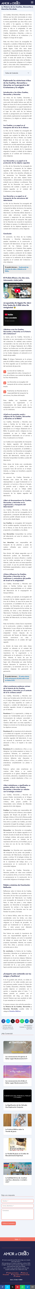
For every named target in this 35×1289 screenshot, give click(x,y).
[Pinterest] (17, 1021)
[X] (13, 1021)
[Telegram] (27, 1021)
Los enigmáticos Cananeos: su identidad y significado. (26, 1027)
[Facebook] (3, 1021)
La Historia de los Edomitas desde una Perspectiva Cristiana (8, 1027)
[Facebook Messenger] (8, 1021)
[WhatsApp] (22, 1021)
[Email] (31, 1021)
